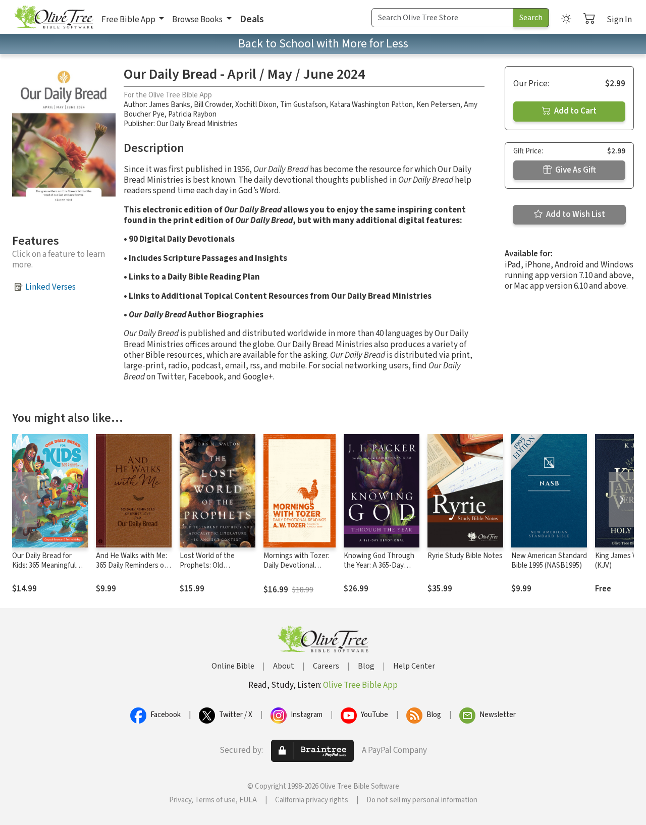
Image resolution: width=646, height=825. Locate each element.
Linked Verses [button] (50, 287)
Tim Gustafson (303, 104)
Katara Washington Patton (371, 104)
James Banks (169, 104)
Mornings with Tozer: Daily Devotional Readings (296, 565)
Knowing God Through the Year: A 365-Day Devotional (379, 565)
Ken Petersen (438, 104)
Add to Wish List (575, 214)
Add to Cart (575, 111)
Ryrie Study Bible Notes (465, 556)
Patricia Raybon (192, 114)
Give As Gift (575, 170)
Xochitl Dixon (256, 104)
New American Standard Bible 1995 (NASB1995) (549, 561)
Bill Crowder (213, 104)
